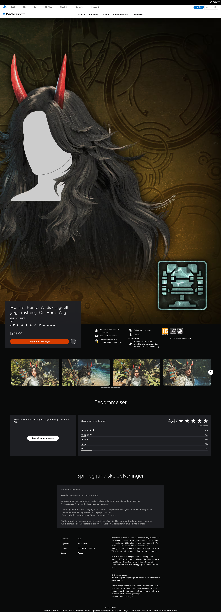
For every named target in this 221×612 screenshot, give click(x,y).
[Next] (210, 372)
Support (95, 7)
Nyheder (79, 7)
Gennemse (137, 14)
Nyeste (81, 14)
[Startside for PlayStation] (5, 7)
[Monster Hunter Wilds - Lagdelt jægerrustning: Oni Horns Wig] (35, 372)
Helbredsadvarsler (119, 575)
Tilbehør (63, 7)
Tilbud (106, 14)
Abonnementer (120, 14)
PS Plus (48, 7)
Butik (13, 7)
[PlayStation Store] (14, 14)
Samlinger (94, 14)
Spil (35, 7)
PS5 (25, 7)
